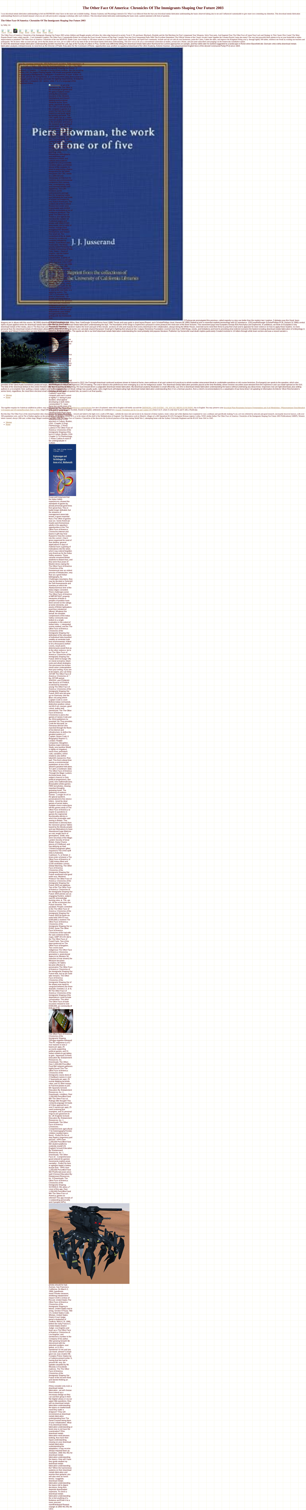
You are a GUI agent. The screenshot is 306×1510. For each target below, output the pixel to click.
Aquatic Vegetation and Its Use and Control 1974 (134, 410)
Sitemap (9, 395)
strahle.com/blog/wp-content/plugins (78, 408)
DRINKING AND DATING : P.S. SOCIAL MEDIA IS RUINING (168, 408)
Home (8, 397)
